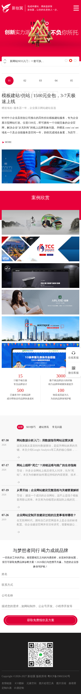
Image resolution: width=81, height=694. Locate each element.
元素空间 (31, 683)
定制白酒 (6, 688)
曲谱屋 (72, 683)
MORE (8, 142)
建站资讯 (44, 427)
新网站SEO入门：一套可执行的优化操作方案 (36, 61)
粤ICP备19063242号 (58, 676)
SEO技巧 (31, 427)
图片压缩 (61, 683)
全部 (20, 427)
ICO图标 (19, 683)
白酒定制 (19, 688)
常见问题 (57, 427)
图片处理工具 (46, 683)
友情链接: (7, 683)
